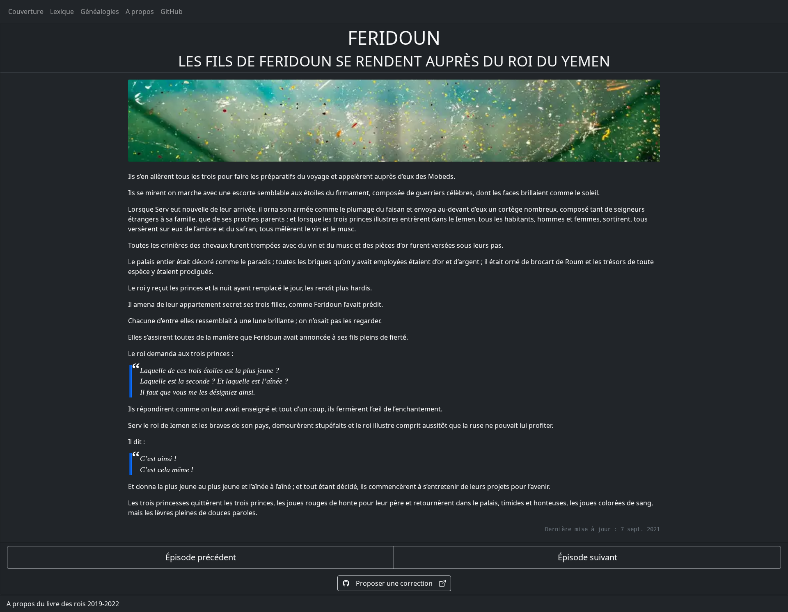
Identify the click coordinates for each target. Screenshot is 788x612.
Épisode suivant (587, 557)
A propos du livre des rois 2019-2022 (63, 603)
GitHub (171, 11)
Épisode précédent (200, 557)
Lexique (62, 11)
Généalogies (99, 11)
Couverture (26, 11)
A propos (140, 11)
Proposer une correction (394, 583)
